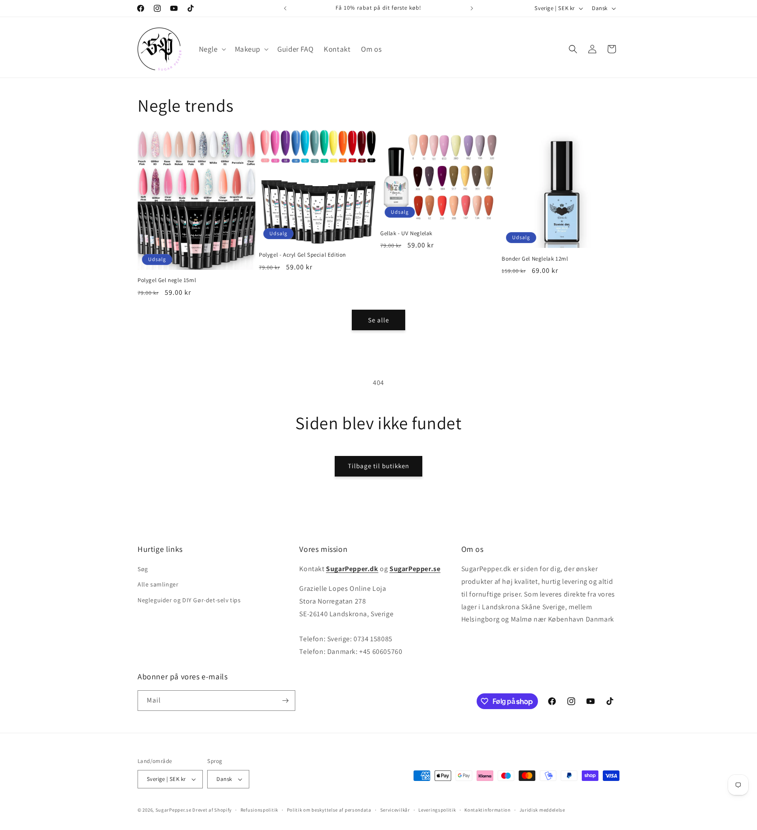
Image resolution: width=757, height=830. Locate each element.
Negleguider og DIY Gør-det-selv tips (189, 600)
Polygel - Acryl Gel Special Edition (302, 254)
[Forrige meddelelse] (285, 8)
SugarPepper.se (173, 810)
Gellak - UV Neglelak (406, 233)
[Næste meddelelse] (471, 8)
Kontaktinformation (487, 810)
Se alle (378, 320)
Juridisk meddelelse (542, 810)
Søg (143, 569)
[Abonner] (285, 700)
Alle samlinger (158, 584)
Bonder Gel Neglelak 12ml (535, 258)
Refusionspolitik (259, 810)
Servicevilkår (395, 810)
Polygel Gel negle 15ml (167, 280)
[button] (212, 49)
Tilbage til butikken (378, 466)
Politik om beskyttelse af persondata (329, 810)
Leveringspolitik (437, 810)
